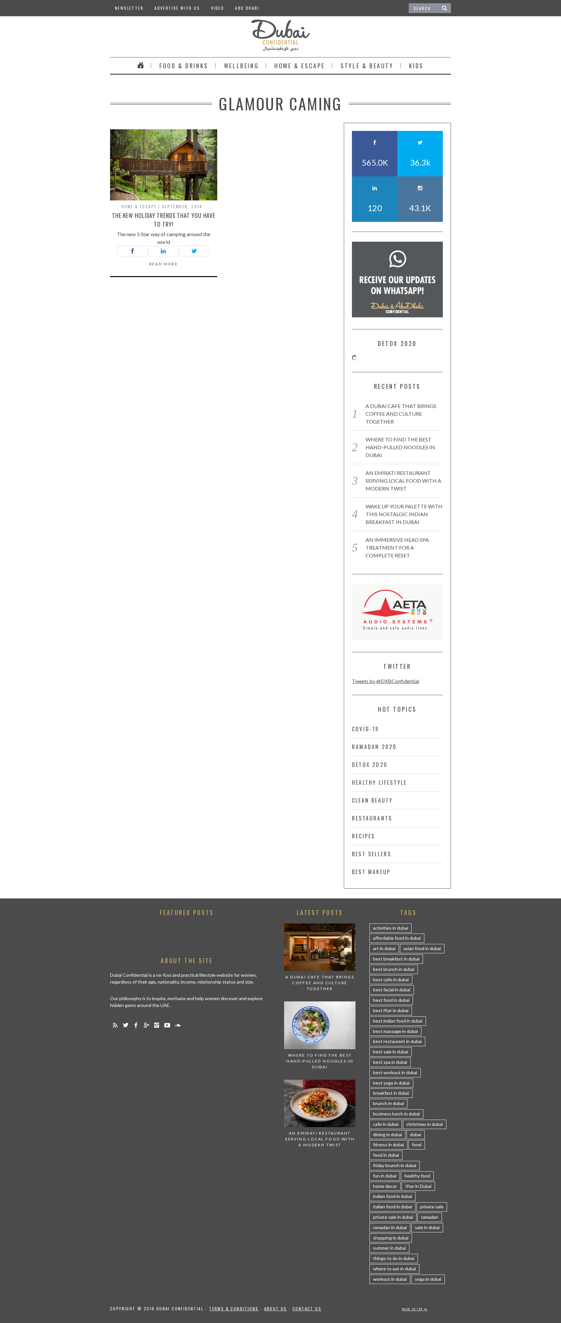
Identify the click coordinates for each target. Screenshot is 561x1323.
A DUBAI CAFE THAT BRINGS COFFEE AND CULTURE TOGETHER (401, 414)
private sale (431, 1206)
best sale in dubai (390, 1051)
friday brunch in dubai (394, 1165)
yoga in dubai (428, 1279)
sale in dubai (427, 1227)
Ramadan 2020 (374, 747)
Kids (416, 65)
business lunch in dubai (396, 1113)
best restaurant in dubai (397, 1041)
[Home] (140, 65)
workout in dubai (390, 1279)
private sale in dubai (393, 1217)
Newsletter (129, 8)
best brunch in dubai (393, 969)
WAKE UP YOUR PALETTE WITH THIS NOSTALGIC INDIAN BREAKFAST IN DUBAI (404, 514)
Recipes (363, 836)
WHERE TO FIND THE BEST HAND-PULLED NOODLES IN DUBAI (400, 447)
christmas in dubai (424, 1124)
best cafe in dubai (391, 979)
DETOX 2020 (370, 765)
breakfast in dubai (391, 1093)
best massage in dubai (395, 1031)
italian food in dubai (392, 1206)
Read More (163, 264)
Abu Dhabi (247, 8)
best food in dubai (391, 1000)
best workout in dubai (395, 1072)
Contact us (307, 1308)
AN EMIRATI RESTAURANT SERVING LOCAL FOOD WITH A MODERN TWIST (403, 480)
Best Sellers (371, 854)
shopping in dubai (390, 1237)
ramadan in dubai (390, 1227)
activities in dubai (390, 928)
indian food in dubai (392, 1196)
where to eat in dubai (394, 1268)
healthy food (417, 1175)
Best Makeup (371, 872)
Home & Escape (299, 65)
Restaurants (372, 818)
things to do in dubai (393, 1258)
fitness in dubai (388, 1144)
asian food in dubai (422, 948)
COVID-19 (365, 729)
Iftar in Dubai (418, 1186)
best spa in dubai (390, 1062)
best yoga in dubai (391, 1083)
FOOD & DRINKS (183, 65)
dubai (415, 1134)
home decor (385, 1186)
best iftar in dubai (390, 1010)
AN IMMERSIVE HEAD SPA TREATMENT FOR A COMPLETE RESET (397, 547)
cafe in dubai (385, 1124)
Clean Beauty (372, 800)
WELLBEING (241, 65)
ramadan (429, 1217)
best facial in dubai (391, 989)
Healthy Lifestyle (379, 782)
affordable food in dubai (397, 938)
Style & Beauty (367, 65)
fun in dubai (384, 1175)
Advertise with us (177, 8)
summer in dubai (389, 1248)
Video (217, 8)
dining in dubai (387, 1134)
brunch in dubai (388, 1103)
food (416, 1144)
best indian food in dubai (397, 1021)
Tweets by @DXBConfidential (385, 681)
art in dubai (384, 948)
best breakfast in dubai (396, 958)
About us (275, 1308)
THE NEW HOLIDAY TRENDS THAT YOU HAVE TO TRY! (163, 219)
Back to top (413, 1309)
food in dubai (386, 1155)
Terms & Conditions (233, 1308)
